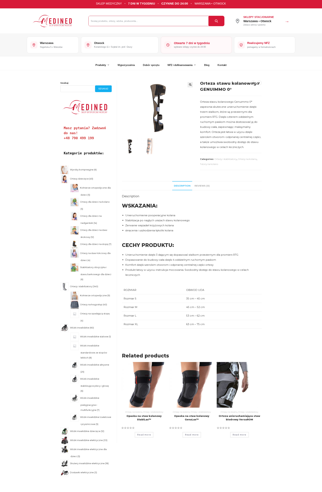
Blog (206, 65)
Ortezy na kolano (247, 159)
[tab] (182, 185)
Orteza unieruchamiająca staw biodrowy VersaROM (239, 418)
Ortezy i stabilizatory (225, 159)
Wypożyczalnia (126, 65)
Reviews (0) (202, 185)
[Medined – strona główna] (56, 21)
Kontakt (222, 65)
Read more (144, 434)
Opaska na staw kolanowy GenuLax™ (191, 418)
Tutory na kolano (209, 164)
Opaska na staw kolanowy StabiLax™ (144, 418)
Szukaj (64, 83)
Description (182, 185)
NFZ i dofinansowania (180, 65)
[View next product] (259, 83)
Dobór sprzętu (151, 65)
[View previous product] (253, 83)
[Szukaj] (216, 21)
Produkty (100, 65)
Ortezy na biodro (229, 412)
